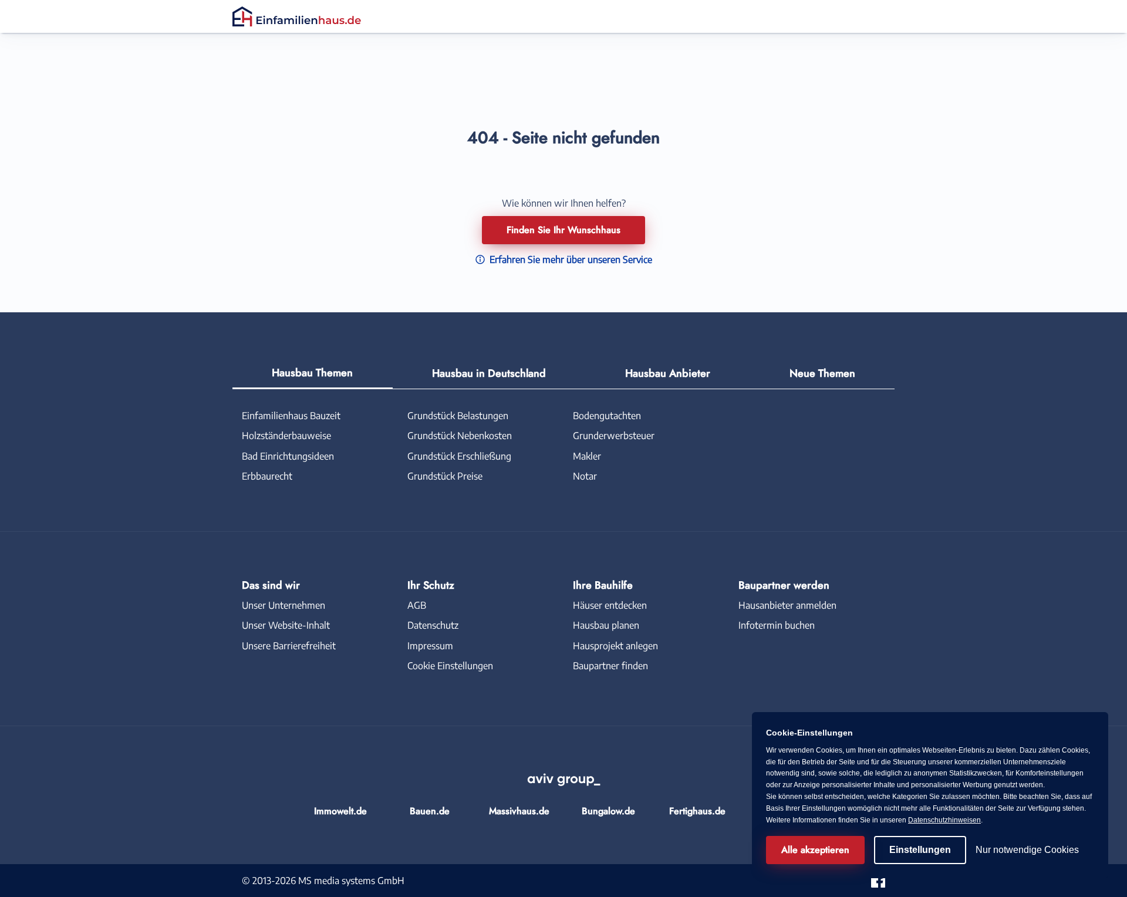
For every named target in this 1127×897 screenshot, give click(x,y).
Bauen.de (430, 811)
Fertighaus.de (697, 811)
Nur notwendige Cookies (1027, 850)
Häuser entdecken (610, 605)
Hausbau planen (606, 625)
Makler (587, 456)
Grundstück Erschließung (459, 456)
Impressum (430, 646)
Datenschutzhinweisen (944, 820)
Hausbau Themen (312, 372)
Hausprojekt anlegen (615, 646)
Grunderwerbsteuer (613, 435)
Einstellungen (920, 850)
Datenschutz (432, 625)
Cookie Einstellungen (450, 666)
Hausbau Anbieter (667, 373)
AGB (416, 605)
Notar (585, 476)
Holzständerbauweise (286, 435)
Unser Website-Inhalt (286, 625)
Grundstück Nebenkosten (459, 435)
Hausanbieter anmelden (787, 605)
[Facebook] (878, 880)
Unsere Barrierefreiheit (289, 646)
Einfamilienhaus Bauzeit (291, 415)
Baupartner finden (610, 666)
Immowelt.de (340, 811)
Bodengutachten (607, 415)
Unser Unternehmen (283, 605)
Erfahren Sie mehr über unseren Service (569, 259)
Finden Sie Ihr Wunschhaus (563, 230)
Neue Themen (822, 373)
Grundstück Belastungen (457, 415)
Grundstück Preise (444, 476)
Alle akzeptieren (815, 849)
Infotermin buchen (776, 625)
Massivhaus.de (519, 811)
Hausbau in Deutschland (489, 373)
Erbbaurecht (267, 476)
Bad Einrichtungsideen (288, 456)
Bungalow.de (608, 811)
